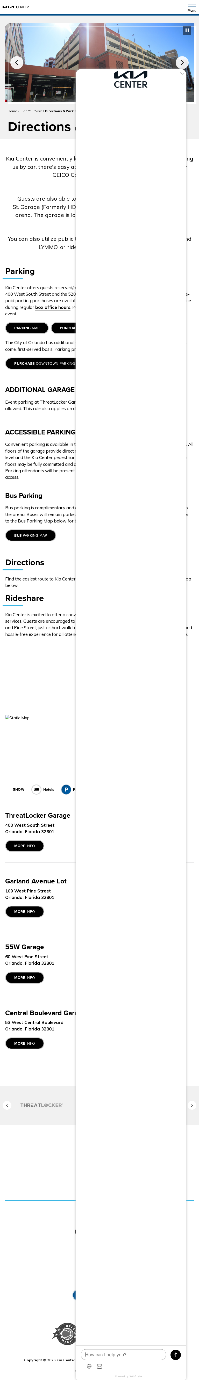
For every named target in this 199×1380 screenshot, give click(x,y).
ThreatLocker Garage (37, 815)
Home (12, 111)
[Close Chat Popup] (182, 74)
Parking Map (30, 535)
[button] (16, 62)
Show (18, 789)
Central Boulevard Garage (45, 1013)
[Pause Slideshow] (187, 30)
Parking (79, 789)
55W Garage (24, 947)
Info (24, 846)
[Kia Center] (16, 7)
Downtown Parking (44, 363)
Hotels (48, 789)
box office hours (52, 307)
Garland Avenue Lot (36, 881)
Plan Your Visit (31, 111)
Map (27, 328)
